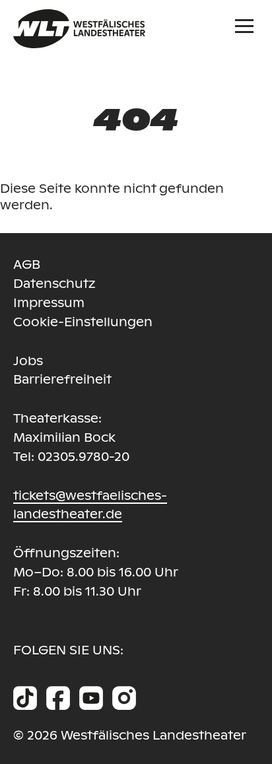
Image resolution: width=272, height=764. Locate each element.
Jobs (28, 360)
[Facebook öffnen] (58, 698)
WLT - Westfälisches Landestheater (140, 28)
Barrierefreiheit (62, 379)
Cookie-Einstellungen (83, 322)
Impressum (49, 302)
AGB (26, 264)
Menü (247, 24)
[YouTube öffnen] (91, 698)
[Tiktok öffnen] (25, 698)
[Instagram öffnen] (124, 698)
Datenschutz (54, 283)
